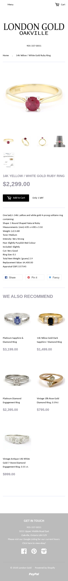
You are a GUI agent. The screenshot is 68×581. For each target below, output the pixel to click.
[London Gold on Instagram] (44, 552)
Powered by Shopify (45, 568)
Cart (62, 4)
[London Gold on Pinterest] (34, 552)
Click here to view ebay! (34, 543)
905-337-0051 (34, 46)
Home (6, 55)
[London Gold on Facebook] (24, 552)
